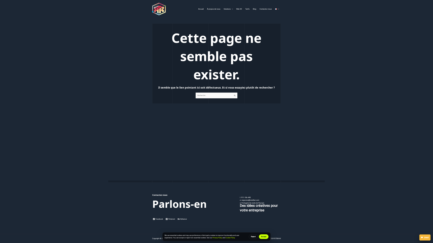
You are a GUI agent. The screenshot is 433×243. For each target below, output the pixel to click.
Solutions (227, 9)
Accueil (201, 9)
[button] (232, 9)
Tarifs (247, 9)
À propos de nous (213, 9)
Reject (253, 237)
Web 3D (239, 9)
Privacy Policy (217, 238)
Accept (263, 237)
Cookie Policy (230, 238)
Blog (254, 9)
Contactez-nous (266, 9)
